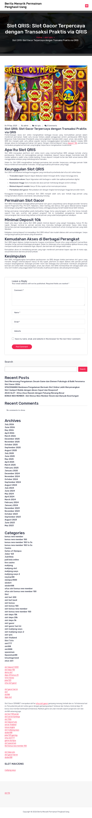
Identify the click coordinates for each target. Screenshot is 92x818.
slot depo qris (10, 752)
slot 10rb (8, 719)
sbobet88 (9, 586)
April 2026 (9, 433)
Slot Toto (9, 640)
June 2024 (10, 491)
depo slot (8, 697)
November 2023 (12, 511)
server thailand (10, 725)
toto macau (9, 678)
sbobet (8, 583)
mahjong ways (11, 571)
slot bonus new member (16, 609)
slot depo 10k (11, 614)
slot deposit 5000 (12, 667)
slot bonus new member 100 (18, 612)
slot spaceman (10, 743)
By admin (24, 126)
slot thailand (11, 638)
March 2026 (10, 436)
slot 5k (7, 793)
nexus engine (10, 727)
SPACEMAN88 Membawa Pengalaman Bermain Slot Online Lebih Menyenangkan (42, 387)
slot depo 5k (10, 620)
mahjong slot (11, 568)
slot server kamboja (12, 717)
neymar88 (9, 577)
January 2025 (11, 470)
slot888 (8, 649)
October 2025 (11, 444)
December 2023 (12, 508)
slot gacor (9, 623)
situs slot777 (10, 738)
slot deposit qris (11, 722)
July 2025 (9, 453)
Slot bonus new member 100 (16, 746)
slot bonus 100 (11, 606)
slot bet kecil (11, 600)
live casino (10, 562)
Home (39, 37)
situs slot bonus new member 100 (20, 591)
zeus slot (9, 661)
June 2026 (10, 427)
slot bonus (10, 603)
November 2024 (12, 476)
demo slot (8, 672)
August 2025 (11, 450)
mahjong (9, 565)
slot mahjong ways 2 (14, 632)
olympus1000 (11, 580)
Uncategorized (12, 658)
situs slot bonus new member (19, 588)
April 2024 (9, 496)
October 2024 (11, 479)
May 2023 (9, 525)
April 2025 (9, 462)
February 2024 (12, 502)
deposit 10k (72, 143)
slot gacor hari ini (13, 626)
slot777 (8, 643)
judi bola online (12, 560)
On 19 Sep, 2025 (11, 126)
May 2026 (9, 430)
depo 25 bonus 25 (12, 675)
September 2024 (13, 482)
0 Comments (51, 126)
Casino (8, 548)
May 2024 (9, 494)
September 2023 (13, 517)
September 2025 (13, 447)
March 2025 (10, 465)
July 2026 (9, 424)
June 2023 (10, 522)
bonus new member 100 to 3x (18, 542)
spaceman (9, 652)
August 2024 (11, 485)
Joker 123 (9, 554)
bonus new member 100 (16, 539)
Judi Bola (9, 557)
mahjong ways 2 (12, 574)
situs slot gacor (11, 683)
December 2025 (12, 439)
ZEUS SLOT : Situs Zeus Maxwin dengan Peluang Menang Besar (34, 393)
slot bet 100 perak (12, 714)
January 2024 (11, 505)
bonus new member (14, 536)
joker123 (8, 680)
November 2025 (12, 442)
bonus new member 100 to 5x (18, 545)
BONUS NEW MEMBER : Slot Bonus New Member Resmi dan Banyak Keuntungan (42, 396)
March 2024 (10, 499)
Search (9, 361)
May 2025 (9, 459)
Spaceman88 (11, 655)
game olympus (10, 741)
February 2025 (12, 468)
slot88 (8, 646)
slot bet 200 (10, 597)
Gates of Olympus (13, 551)
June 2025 (10, 456)
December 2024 (12, 473)
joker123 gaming (11, 735)
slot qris (49, 37)
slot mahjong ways (13, 629)
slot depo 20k (11, 617)
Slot (7, 594)
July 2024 (9, 488)
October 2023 (11, 514)
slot (6, 692)
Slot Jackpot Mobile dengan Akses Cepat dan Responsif (31, 390)
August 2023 (11, 520)
